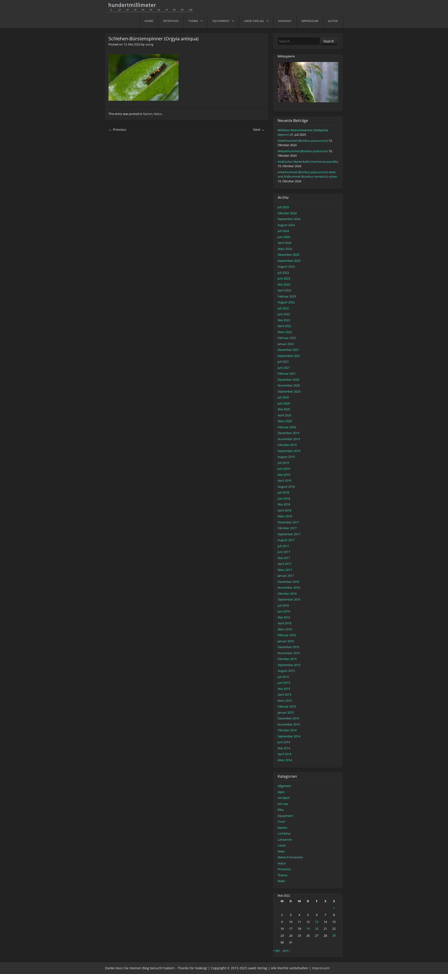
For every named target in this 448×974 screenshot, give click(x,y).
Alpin (281, 792)
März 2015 (285, 700)
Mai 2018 (284, 504)
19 (308, 928)
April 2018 (284, 510)
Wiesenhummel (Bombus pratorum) (303, 151)
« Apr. (277, 950)
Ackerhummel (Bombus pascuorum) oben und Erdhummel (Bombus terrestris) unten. (308, 174)
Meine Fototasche (290, 857)
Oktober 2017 (287, 528)
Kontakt (285, 21)
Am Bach (284, 798)
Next (259, 129)
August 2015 (286, 671)
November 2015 (289, 653)
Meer (281, 851)
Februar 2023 (287, 296)
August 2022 (286, 302)
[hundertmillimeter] (152, 10)
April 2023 (284, 290)
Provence (284, 869)
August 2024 (286, 225)
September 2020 (289, 391)
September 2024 (289, 219)
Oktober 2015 (287, 659)
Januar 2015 (286, 712)
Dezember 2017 (288, 522)
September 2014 (289, 736)
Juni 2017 (284, 552)
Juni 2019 (284, 468)
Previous (117, 129)
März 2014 (285, 760)
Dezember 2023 (288, 254)
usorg (149, 44)
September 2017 (289, 534)
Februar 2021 (287, 373)
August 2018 (286, 486)
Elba (281, 810)
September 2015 (289, 665)
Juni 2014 (284, 742)
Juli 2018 (283, 492)
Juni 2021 (284, 368)
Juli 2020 (283, 397)
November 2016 (289, 587)
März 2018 (285, 516)
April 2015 (284, 694)
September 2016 (289, 599)
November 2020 (289, 385)
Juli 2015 (283, 677)
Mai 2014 (284, 748)
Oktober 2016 (287, 593)
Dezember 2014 (288, 718)
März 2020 (285, 421)
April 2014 (284, 754)
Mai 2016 (284, 617)
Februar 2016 (287, 635)
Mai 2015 (284, 689)
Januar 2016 (286, 641)
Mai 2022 (284, 320)
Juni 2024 (284, 237)
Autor (333, 21)
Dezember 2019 (288, 433)
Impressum (309, 21)
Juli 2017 (283, 546)
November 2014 (289, 724)
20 (316, 928)
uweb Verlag (254, 21)
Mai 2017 (284, 558)
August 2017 (286, 540)
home (149, 21)
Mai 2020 (284, 409)
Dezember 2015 (288, 647)
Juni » (286, 950)
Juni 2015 (284, 682)
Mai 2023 (284, 284)
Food (281, 821)
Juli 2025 (283, 207)
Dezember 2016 (288, 582)
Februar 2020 (287, 427)
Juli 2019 (283, 463)
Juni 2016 (284, 611)
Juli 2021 (283, 361)
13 (316, 922)
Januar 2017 (286, 575)
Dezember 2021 (288, 350)
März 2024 (285, 249)
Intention (170, 21)
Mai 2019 (284, 475)
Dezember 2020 (288, 379)
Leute (282, 845)
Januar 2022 (286, 344)
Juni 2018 (284, 498)
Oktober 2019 (287, 445)
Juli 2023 (283, 272)
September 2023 (289, 261)
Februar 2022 (287, 338)
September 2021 (289, 356)
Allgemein (284, 786)
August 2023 (286, 266)
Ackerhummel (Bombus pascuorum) (303, 140)
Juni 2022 (284, 314)
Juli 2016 (283, 605)
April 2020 (284, 415)
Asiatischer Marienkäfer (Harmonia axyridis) (308, 161)
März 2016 (285, 629)
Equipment (221, 21)
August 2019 (286, 457)
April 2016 (284, 623)
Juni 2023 (284, 278)
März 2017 (285, 570)
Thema (193, 21)
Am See (283, 804)
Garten (147, 114)
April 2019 (284, 480)
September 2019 (289, 451)
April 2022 (284, 326)
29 (334, 935)
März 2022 (285, 332)
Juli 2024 (283, 231)
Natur (158, 114)
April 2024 (284, 243)
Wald (281, 881)
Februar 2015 (287, 706)
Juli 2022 (283, 308)
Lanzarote (285, 839)
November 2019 (289, 439)
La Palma (284, 833)
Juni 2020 (284, 403)
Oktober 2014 (287, 730)
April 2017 (284, 564)
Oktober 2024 (287, 213)
